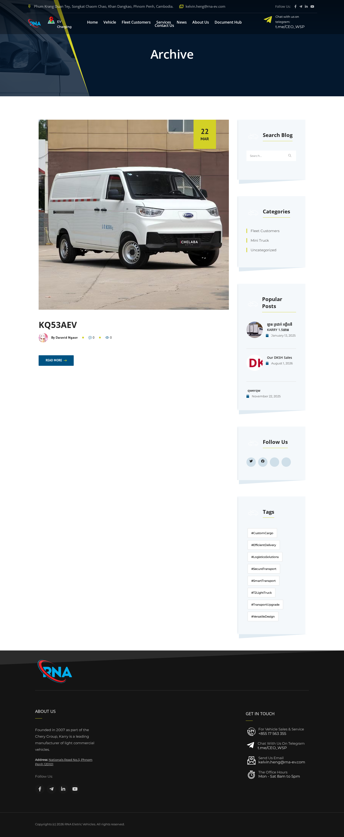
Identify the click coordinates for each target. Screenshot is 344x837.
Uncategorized (263, 250)
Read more (54, 360)
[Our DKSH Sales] (254, 363)
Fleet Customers (136, 22)
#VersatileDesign (263, 616)
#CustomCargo (262, 533)
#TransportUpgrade (265, 604)
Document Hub (228, 22)
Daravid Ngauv (67, 337)
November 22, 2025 (266, 396)
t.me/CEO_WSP (272, 748)
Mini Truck (260, 240)
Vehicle (109, 22)
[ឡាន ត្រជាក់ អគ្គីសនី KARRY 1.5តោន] (254, 330)
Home (92, 22)
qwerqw (254, 390)
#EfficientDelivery (263, 545)
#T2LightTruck (261, 592)
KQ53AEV (58, 324)
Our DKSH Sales (279, 357)
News (182, 22)
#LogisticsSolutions (265, 557)
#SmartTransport (263, 580)
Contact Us (164, 25)
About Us (200, 22)
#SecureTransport (263, 569)
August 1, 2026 (282, 363)
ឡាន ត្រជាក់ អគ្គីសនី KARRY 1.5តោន (279, 327)
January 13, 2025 (283, 335)
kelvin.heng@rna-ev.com (205, 6)
